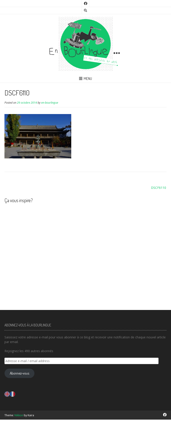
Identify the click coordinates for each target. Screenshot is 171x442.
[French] (12, 394)
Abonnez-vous (19, 373)
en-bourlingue (49, 103)
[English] (7, 394)
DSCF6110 (158, 187)
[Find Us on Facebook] (85, 3)
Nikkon (18, 415)
